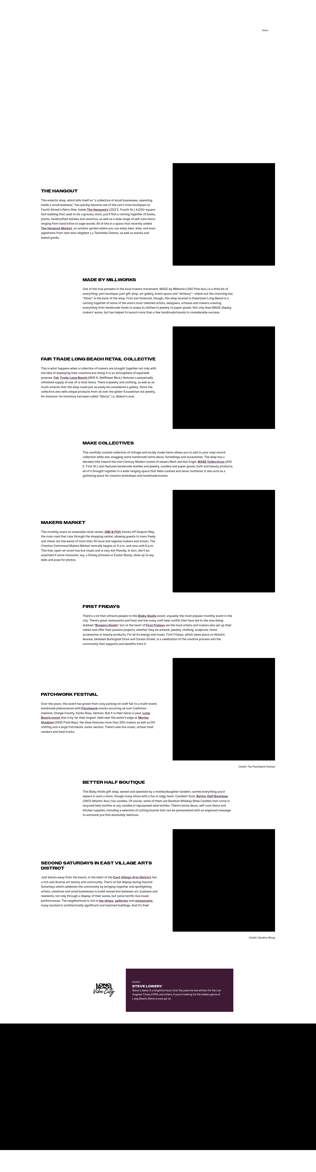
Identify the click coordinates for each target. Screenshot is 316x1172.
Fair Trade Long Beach (71, 378)
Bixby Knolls (147, 616)
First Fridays (155, 625)
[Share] (273, 30)
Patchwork (89, 708)
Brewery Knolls (106, 625)
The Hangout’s (97, 210)
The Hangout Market (56, 228)
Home (265, 30)
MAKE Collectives (211, 462)
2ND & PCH (112, 532)
